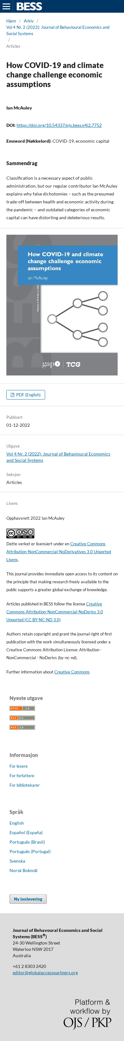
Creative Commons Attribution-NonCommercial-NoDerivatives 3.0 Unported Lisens (58, 551)
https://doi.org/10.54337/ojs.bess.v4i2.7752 (59, 125)
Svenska (17, 861)
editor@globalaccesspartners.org (45, 972)
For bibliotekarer (25, 785)
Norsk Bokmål (24, 870)
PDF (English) (28, 394)
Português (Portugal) (30, 851)
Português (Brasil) (27, 842)
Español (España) (26, 832)
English (17, 823)
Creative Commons (72, 671)
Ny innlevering (28, 899)
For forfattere (22, 775)
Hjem (11, 20)
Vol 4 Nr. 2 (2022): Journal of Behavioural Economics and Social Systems (57, 30)
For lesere (19, 766)
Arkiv (29, 20)
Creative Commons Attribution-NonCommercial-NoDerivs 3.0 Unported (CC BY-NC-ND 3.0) (54, 611)
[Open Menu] (6, 6)
